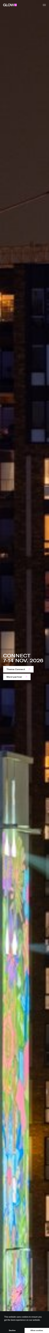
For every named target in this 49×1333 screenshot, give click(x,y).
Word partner (14, 677)
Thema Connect (15, 669)
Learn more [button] (10, 1323)
